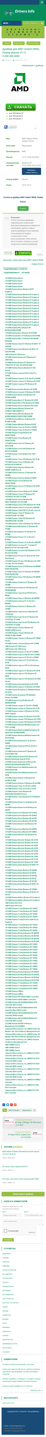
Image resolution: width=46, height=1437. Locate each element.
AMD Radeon (15, 646)
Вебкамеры (6, 1327)
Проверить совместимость (31, 171)
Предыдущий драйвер (23, 1120)
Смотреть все (35, 1390)
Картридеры (6, 1290)
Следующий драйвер (23, 1132)
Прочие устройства (9, 1270)
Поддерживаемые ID (11, 273)
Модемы (5, 1319)
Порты (4, 1323)
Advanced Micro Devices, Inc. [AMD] (22, 1030)
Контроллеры (7, 1348)
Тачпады (5, 1258)
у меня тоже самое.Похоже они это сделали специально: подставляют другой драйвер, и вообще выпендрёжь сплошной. (21, 1371)
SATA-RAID (5, 1311)
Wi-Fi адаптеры (7, 1274)
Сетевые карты (7, 1278)
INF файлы (26, 273)
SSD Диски (6, 1352)
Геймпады (6, 1266)
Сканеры (5, 1335)
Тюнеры (5, 1307)
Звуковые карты (8, 1286)
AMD (15, 354)
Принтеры (5, 1262)
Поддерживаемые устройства (15, 269)
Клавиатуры (6, 1315)
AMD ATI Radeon (14, 1110)
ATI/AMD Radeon (14, 278)
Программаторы (8, 1294)
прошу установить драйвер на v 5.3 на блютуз (17, 1386)
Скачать (23, 208)
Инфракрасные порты (9, 1344)
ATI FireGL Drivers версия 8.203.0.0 (15, 1167)
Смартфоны (6, 1331)
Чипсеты (5, 1282)
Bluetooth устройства (10, 1303)
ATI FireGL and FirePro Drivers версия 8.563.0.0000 (20, 1179)
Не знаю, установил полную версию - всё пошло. (18, 1364)
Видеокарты (27, 1110)
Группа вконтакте (8, 1403)
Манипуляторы (7, 1339)
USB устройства (8, 1299)
